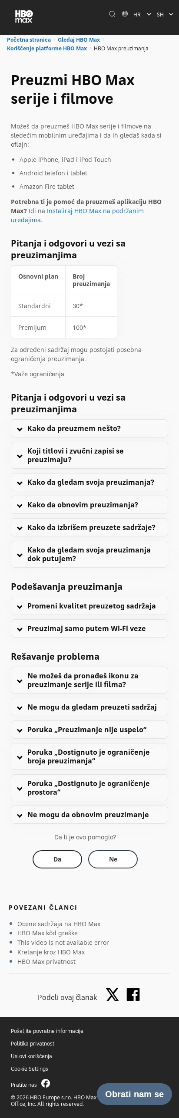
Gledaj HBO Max (79, 39)
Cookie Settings (29, 1068)
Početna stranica (29, 39)
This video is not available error (63, 942)
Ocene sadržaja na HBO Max (58, 924)
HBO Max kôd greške (47, 933)
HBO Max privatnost (46, 961)
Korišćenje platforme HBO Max (47, 48)
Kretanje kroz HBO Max (51, 952)
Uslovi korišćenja (31, 1056)
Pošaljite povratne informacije (47, 1031)
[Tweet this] (114, 995)
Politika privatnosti (33, 1043)
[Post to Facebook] (133, 994)
